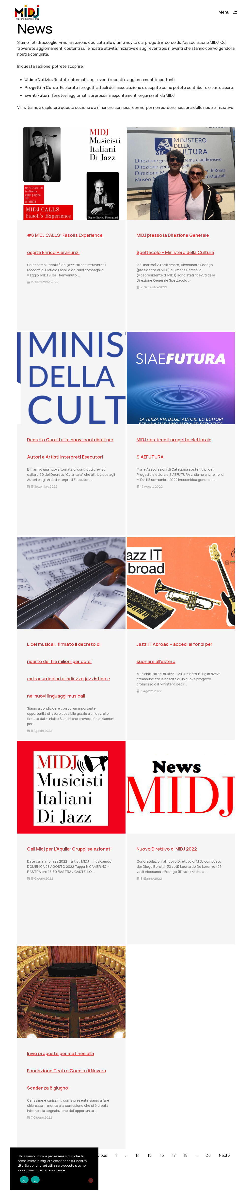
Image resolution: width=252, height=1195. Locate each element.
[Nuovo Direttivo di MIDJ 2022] (181, 787)
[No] (90, 1180)
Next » (224, 1155)
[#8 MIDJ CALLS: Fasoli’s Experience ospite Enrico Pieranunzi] (71, 173)
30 (208, 1155)
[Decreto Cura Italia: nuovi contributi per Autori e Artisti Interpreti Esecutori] (71, 378)
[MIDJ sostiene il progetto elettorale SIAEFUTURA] (181, 378)
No (35, 1181)
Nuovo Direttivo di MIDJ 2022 (167, 849)
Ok (24, 1181)
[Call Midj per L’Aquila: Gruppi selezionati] (71, 787)
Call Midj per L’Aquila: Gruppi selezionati (69, 849)
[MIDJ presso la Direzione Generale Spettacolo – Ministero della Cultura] (181, 173)
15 (150, 1155)
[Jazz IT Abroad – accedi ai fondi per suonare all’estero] (181, 583)
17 (174, 1155)
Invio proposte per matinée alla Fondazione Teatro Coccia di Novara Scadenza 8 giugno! (66, 1070)
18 (186, 1155)
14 (138, 1155)
